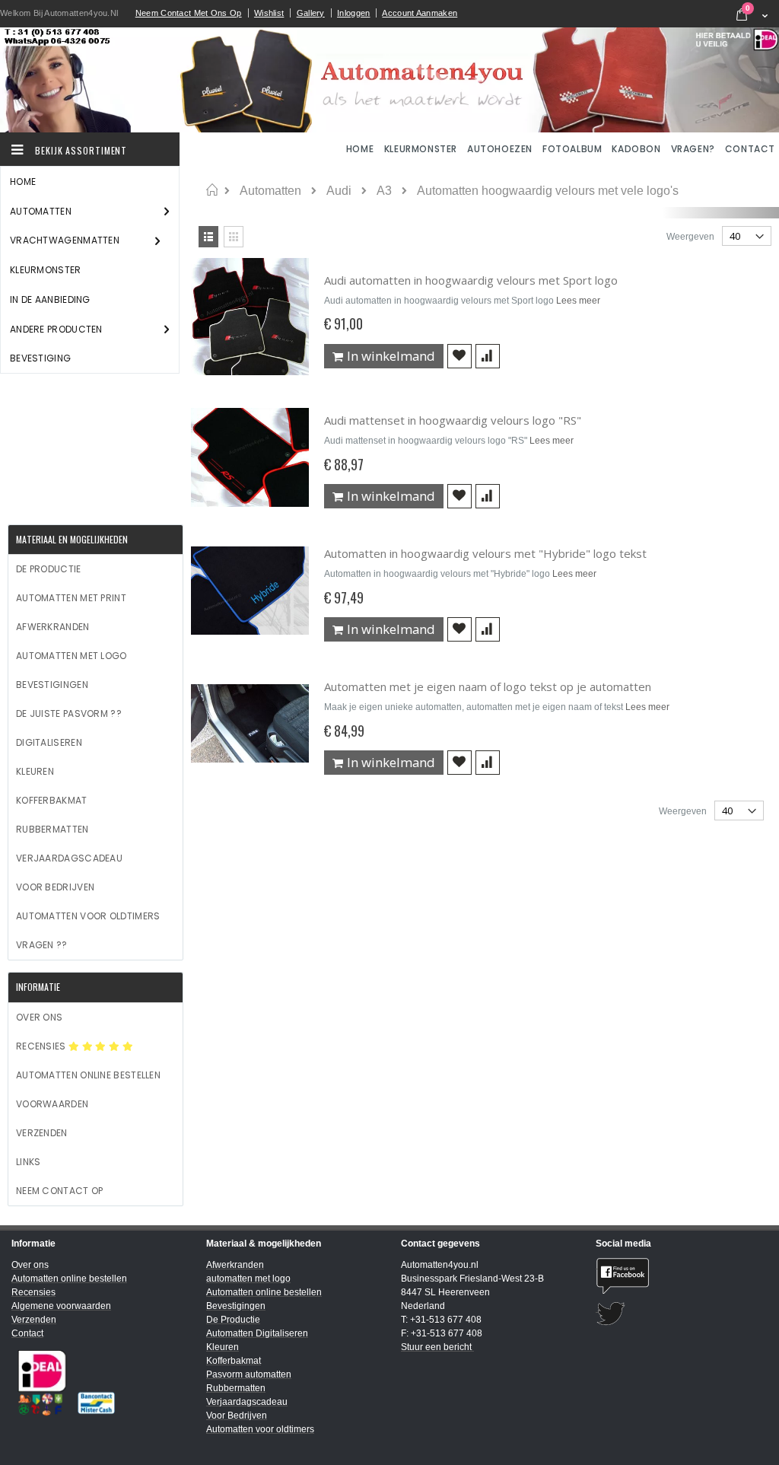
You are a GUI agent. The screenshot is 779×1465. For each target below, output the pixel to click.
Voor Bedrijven (55, 887)
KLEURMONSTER (420, 148)
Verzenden (42, 1132)
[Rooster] (233, 236)
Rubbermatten (52, 829)
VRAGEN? (693, 148)
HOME (361, 148)
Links (28, 1161)
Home (212, 190)
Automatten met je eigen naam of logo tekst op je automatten (487, 686)
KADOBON (636, 148)
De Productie (48, 568)
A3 (384, 191)
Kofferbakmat (51, 800)
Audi (338, 191)
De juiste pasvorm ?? (69, 713)
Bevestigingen (52, 684)
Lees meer (578, 300)
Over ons (39, 1017)
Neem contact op (59, 1190)
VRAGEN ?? (42, 944)
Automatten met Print (71, 597)
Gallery (311, 13)
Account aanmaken (419, 13)
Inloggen (353, 13)
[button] (459, 356)
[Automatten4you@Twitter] (682, 1313)
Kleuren (35, 771)
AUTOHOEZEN (500, 148)
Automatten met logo (71, 655)
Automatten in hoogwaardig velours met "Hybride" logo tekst (485, 553)
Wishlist (269, 13)
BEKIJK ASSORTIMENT (79, 150)
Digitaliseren (49, 742)
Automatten (270, 191)
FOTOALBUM (572, 148)
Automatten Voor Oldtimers (88, 915)
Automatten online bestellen (88, 1074)
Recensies (42, 1046)
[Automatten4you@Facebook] (682, 1276)
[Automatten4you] (389, 79)
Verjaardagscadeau (69, 858)
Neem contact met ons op (188, 13)
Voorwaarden (52, 1103)
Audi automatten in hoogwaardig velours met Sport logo (471, 280)
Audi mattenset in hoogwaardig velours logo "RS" (452, 420)
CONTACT (750, 148)
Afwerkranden (53, 626)
